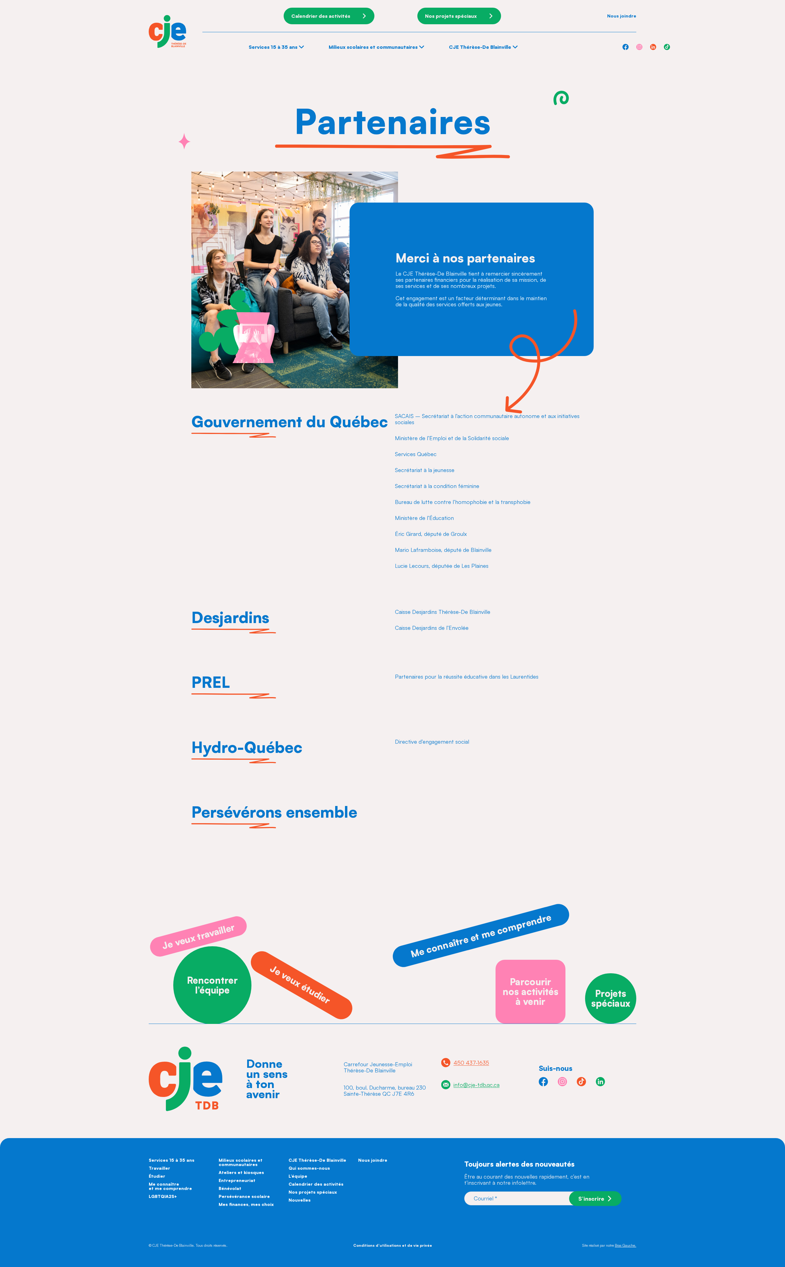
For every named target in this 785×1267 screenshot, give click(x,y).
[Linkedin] (653, 47)
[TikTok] (667, 47)
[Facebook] (625, 47)
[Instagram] (639, 47)
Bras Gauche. (625, 1245)
